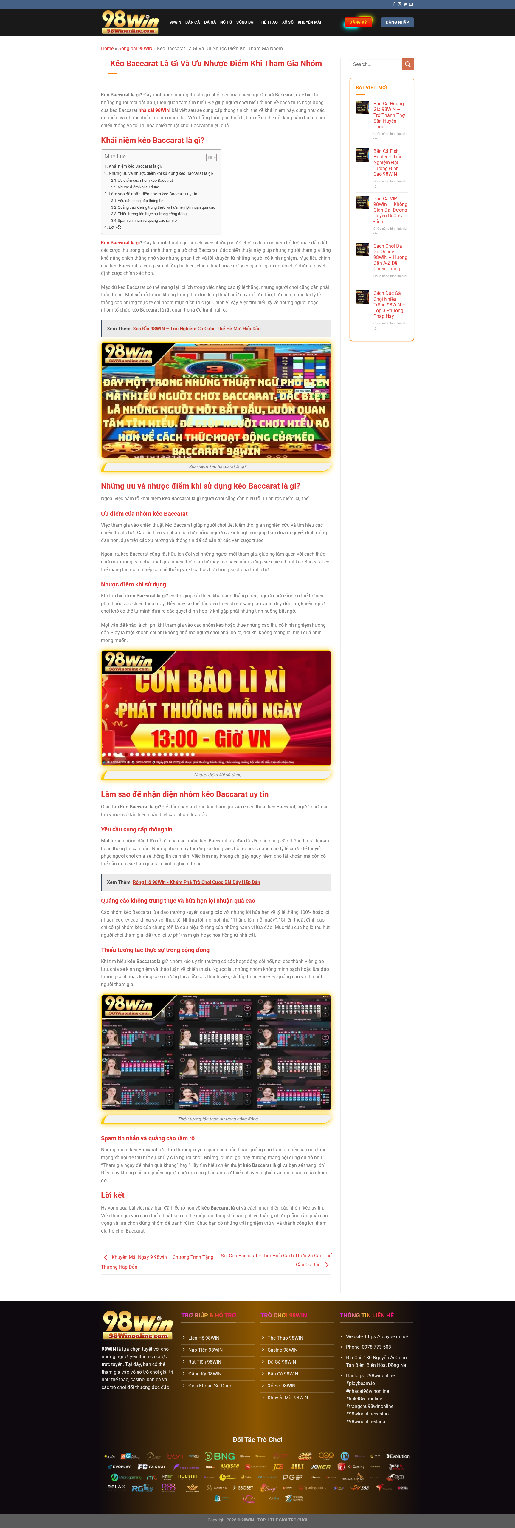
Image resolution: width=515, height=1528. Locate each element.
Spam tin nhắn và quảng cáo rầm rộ (147, 220)
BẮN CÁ (192, 22)
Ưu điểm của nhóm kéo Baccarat (145, 180)
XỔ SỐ (288, 22)
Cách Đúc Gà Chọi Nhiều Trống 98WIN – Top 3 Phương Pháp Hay (389, 304)
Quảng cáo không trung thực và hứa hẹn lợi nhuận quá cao (166, 207)
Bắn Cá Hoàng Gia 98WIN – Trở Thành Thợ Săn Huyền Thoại (389, 115)
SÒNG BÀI (245, 22)
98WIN (175, 22)
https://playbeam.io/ (387, 1336)
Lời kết (115, 227)
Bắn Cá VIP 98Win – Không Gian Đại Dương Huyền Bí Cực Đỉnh (390, 210)
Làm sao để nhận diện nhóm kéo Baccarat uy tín (153, 194)
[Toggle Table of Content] (208, 158)
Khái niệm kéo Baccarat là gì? (136, 166)
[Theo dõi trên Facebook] (394, 4)
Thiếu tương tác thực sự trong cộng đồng (152, 214)
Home (107, 48)
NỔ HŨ (226, 22)
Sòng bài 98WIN (135, 48)
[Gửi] (408, 64)
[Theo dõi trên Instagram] (399, 4)
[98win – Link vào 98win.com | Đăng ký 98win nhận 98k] (131, 22)
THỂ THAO (268, 22)
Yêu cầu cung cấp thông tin (140, 200)
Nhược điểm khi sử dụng (138, 187)
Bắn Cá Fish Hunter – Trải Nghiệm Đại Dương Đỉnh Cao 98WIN (387, 162)
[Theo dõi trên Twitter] (405, 4)
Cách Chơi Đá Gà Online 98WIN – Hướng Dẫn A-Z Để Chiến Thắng (390, 257)
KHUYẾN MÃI (310, 22)
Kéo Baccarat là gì (120, 243)
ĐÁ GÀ (210, 22)
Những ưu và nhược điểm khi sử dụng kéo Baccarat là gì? (161, 173)
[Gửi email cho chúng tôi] (411, 4)
